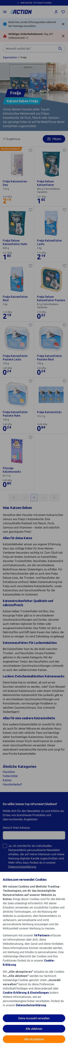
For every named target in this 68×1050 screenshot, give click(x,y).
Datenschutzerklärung (31, 1005)
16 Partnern (42, 935)
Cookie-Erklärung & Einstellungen (26, 992)
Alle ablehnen (34, 1028)
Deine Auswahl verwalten (34, 1018)
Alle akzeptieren (34, 1039)
